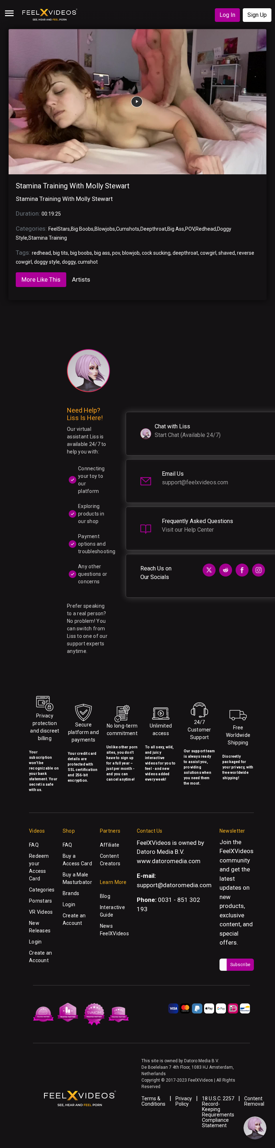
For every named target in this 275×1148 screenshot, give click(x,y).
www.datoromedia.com (169, 861)
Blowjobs (105, 229)
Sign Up (257, 14)
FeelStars (59, 229)
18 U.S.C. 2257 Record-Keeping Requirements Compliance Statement (218, 1112)
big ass (102, 253)
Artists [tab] (81, 279)
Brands (71, 893)
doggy (69, 262)
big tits (60, 253)
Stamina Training (47, 238)
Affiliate (110, 845)
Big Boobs (82, 229)
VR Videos (41, 912)
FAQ (34, 845)
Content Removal (254, 1101)
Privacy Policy (183, 1101)
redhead (41, 253)
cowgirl (208, 253)
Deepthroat (153, 229)
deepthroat (185, 253)
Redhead (206, 229)
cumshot (88, 262)
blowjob (131, 253)
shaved (226, 253)
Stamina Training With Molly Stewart (73, 186)
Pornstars (40, 901)
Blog (105, 896)
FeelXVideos (236, 851)
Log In (227, 14)
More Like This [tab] (41, 279)
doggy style (47, 262)
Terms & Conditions (153, 1101)
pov (116, 253)
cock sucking (156, 253)
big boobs (81, 253)
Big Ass (175, 229)
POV (189, 229)
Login (35, 942)
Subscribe (240, 964)
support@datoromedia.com (174, 885)
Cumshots (127, 229)
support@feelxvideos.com (195, 482)
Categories (42, 890)
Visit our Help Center (188, 529)
